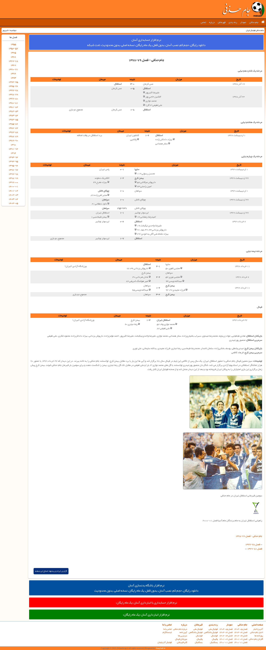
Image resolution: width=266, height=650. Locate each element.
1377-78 (13, 90)
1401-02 (13, 190)
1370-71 (13, 69)
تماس (203, 22)
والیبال (215, 639)
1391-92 (13, 148)
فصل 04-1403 (240, 632)
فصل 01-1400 (240, 642)
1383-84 (13, 115)
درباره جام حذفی (180, 629)
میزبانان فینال (181, 639)
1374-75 (13, 81)
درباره (212, 22)
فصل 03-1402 (240, 635)
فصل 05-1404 (240, 629)
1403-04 (13, 198)
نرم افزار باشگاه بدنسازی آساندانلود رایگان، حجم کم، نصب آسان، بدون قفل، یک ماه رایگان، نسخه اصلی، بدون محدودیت (146, 588)
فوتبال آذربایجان (164, 642)
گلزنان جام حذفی (256, 639)
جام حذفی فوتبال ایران (243, 9)
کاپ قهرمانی (182, 642)
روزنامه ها (258, 635)
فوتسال (214, 635)
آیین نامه (183, 632)
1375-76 (13, 86)
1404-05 (13, 203)
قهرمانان (222, 22)
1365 (13, 52)
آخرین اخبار (258, 629)
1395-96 (13, 165)
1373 (13, 77)
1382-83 (13, 111)
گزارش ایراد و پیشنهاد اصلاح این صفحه (51, 571)
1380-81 (13, 102)
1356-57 (13, 48)
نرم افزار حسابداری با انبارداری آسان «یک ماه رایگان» (146, 602)
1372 (13, 73)
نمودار (243, 22)
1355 (13, 44)
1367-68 (13, 60)
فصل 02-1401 (240, 639)
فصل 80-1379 (254, 548)
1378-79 (13, 94)
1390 (13, 144)
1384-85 (13, 119)
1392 (13, 152)
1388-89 (13, 136)
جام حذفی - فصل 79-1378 (249, 536)
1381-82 (13, 106)
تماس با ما (167, 624)
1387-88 (13, 132)
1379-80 (13, 98)
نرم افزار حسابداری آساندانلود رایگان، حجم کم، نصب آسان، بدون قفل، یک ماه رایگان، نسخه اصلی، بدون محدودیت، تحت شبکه (146, 42)
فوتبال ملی (213, 629)
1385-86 (13, 123)
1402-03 (13, 194)
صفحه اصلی (257, 624)
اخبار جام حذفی (256, 632)
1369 (13, 65)
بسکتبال (214, 642)
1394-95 (13, 161)
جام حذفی (253, 22)
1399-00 (13, 182)
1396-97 (13, 169)
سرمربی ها (182, 635)
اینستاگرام (167, 632)
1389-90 (13, 140)
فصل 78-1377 (252, 544)
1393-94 (13, 157)
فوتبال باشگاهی (211, 632)
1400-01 (13, 186)
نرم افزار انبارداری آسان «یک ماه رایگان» (146, 614)
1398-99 (13, 178)
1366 (13, 56)
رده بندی (233, 22)
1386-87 (13, 127)
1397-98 (13, 173)
